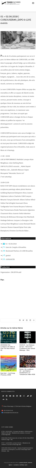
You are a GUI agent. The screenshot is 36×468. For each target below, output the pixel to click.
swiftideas (21, 465)
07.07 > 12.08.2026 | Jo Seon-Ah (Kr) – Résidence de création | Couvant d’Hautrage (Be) (15, 443)
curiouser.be (10, 259)
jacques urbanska (23, 462)
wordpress (16, 465)
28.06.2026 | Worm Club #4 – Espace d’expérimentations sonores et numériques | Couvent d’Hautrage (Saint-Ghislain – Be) (17, 449)
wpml (26, 465)
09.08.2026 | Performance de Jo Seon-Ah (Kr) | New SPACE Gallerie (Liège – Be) (17, 438)
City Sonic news (7, 427)
